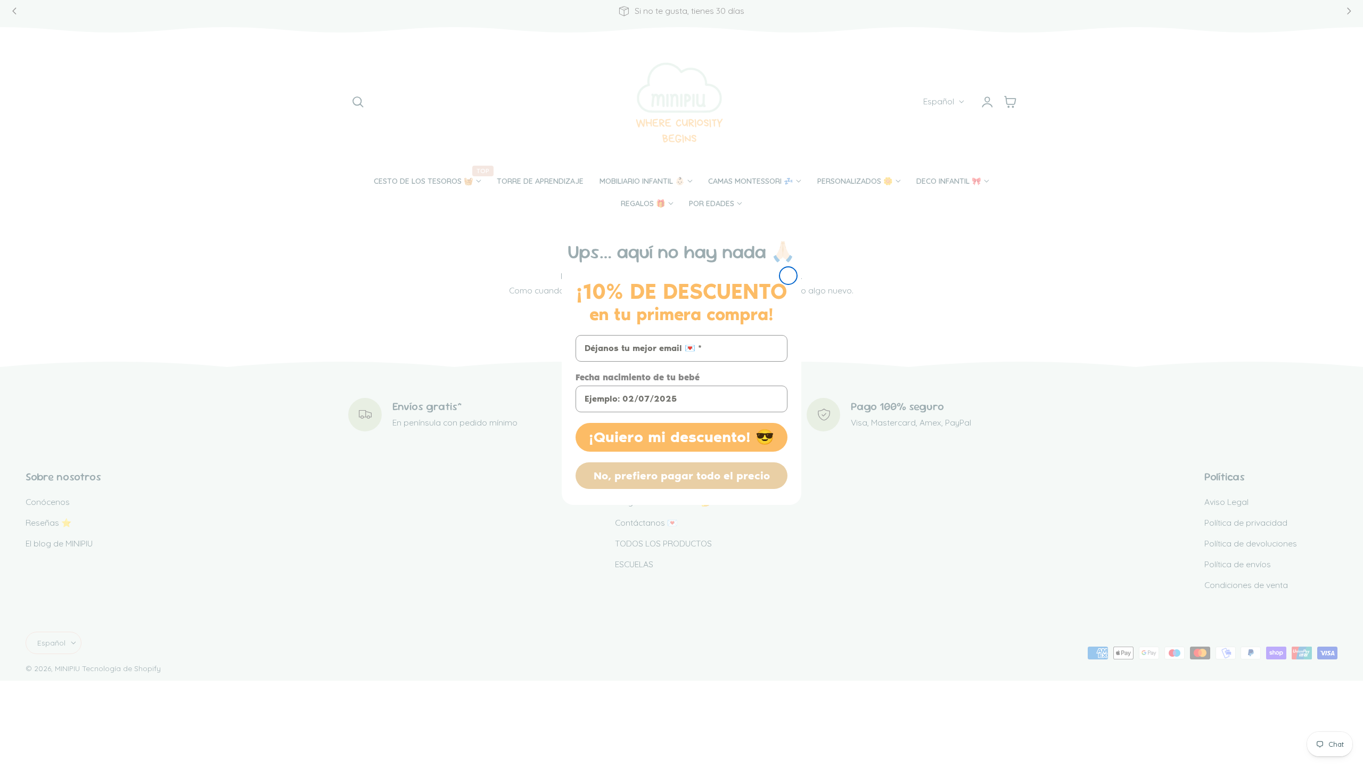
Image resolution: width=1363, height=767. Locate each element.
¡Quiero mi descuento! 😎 (681, 437)
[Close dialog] (788, 275)
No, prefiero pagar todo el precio (682, 475)
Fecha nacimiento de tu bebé (638, 377)
